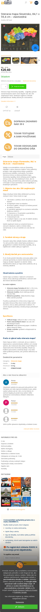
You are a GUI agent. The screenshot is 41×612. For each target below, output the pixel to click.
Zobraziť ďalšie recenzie (31, 429)
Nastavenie (20, 602)
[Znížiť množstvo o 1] (8, 88)
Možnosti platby (6, 446)
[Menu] (36, 2)
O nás (3, 441)
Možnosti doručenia (29, 81)
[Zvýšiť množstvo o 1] (8, 85)
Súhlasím (21, 607)
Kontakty (4, 469)
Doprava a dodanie (7, 444)
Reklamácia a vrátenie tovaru (10, 453)
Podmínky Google (20, 592)
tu (22, 596)
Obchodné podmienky (8, 458)
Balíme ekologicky (7, 449)
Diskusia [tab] (10, 157)
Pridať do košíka (19, 86)
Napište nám (5, 466)
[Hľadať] (26, 2)
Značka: (6, 20)
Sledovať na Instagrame (17, 509)
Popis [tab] (4, 157)
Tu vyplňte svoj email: (11, 554)
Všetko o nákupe (6, 451)
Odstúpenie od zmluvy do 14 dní (11, 456)
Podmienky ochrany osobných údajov (13, 461)
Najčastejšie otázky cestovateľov (11, 464)
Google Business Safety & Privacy (25, 590)
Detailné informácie (7, 101)
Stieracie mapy (16, 361)
